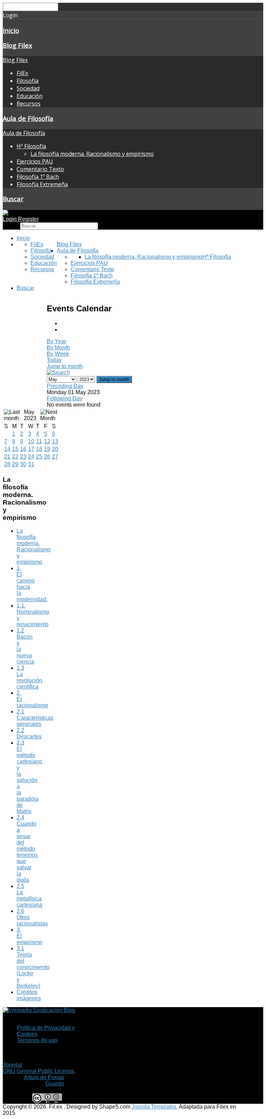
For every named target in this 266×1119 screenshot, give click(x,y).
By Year (56, 341)
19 (47, 449)
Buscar (13, 198)
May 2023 (30, 415)
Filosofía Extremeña (42, 184)
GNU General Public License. (39, 1071)
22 (15, 457)
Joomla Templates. (155, 1107)
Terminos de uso (37, 1040)
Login (10, 219)
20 (55, 449)
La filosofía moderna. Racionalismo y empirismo (92, 154)
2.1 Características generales (35, 718)
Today (54, 360)
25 (39, 457)
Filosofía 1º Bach (38, 176)
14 (7, 449)
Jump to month (65, 366)
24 (31, 457)
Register (28, 219)
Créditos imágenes (29, 995)
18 (39, 449)
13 (55, 441)
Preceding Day (65, 386)
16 (23, 449)
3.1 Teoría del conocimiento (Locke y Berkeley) (33, 967)
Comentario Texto (40, 169)
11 (39, 441)
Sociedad (28, 88)
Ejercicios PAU (35, 161)
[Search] (58, 372)
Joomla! (12, 1065)
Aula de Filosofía (28, 118)
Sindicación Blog (53, 1010)
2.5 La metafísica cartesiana (29, 895)
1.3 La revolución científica (29, 677)
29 (15, 464)
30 (23, 464)
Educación (30, 96)
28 (7, 464)
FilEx (22, 73)
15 (15, 449)
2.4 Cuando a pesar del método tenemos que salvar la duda (27, 849)
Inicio (11, 30)
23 (23, 457)
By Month (58, 347)
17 (31, 449)
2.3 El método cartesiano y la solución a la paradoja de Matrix (29, 777)
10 (31, 441)
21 (7, 457)
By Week (58, 354)
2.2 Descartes (29, 733)
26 (47, 457)
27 (55, 457)
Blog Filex (17, 45)
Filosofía (27, 81)
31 (31, 464)
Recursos (29, 103)
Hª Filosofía (31, 146)
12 (47, 441)
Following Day (64, 398)
